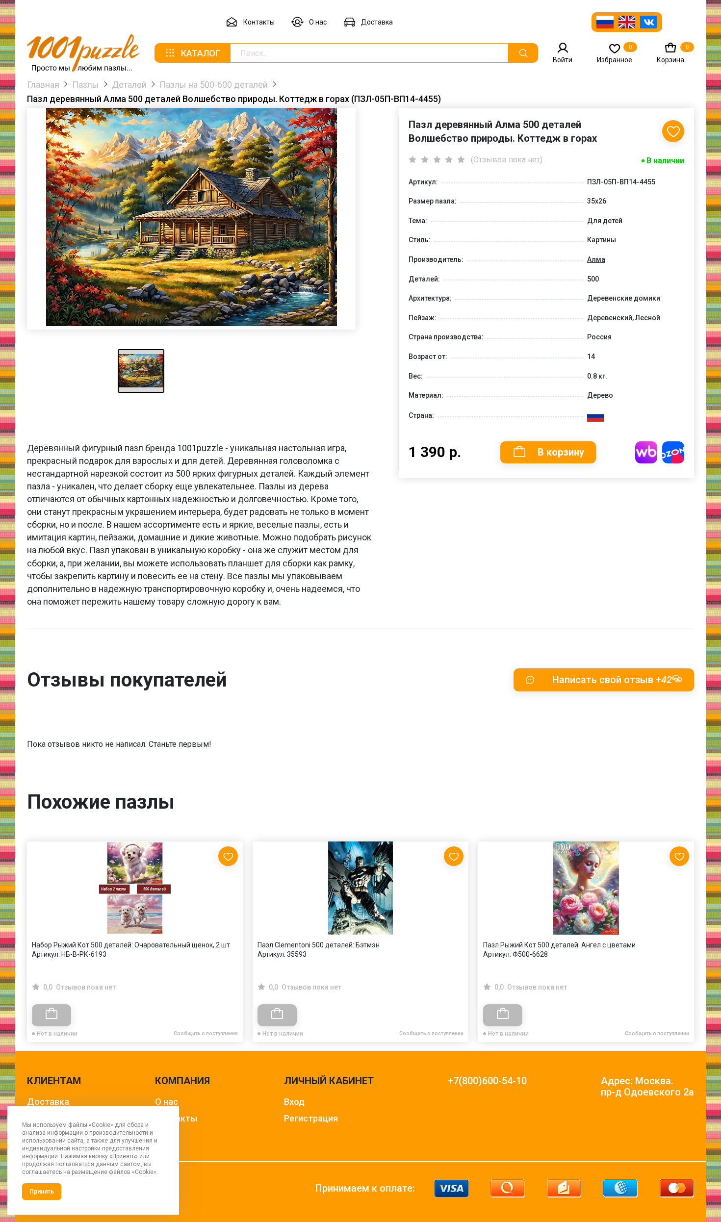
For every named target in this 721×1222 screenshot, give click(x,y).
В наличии (665, 160)
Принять (41, 1191)
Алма (596, 259)
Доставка (377, 22)
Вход (294, 1101)
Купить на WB (646, 452)
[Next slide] (681, 920)
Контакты (259, 22)
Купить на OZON (673, 452)
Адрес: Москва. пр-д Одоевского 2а (647, 1086)
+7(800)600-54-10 (487, 1081)
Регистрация (311, 1118)
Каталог (200, 53)
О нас (318, 22)
